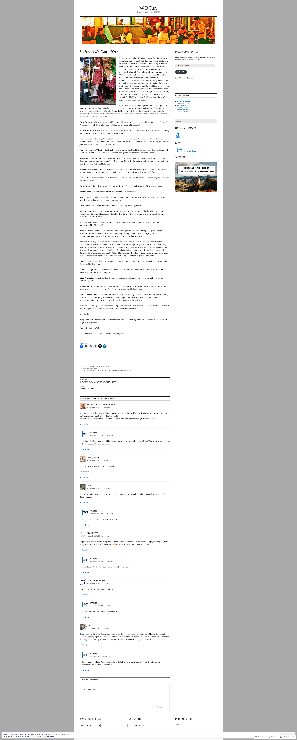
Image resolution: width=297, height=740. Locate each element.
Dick (89, 485)
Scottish (101, 371)
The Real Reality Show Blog (101, 404)
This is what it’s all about (186, 151)
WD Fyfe (148, 8)
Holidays (97, 368)
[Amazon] (178, 135)
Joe (88, 625)
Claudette (92, 533)
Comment (161, 707)
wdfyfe (107, 366)
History (90, 368)
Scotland (89, 371)
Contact (180, 149)
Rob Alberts (93, 458)
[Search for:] (196, 121)
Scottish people (111, 371)
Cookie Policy (49, 736)
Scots (95, 371)
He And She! (181, 106)
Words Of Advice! (184, 101)
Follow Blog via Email (187, 52)
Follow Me (180, 72)
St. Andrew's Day (124, 371)
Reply (85, 424)
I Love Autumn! (183, 110)
